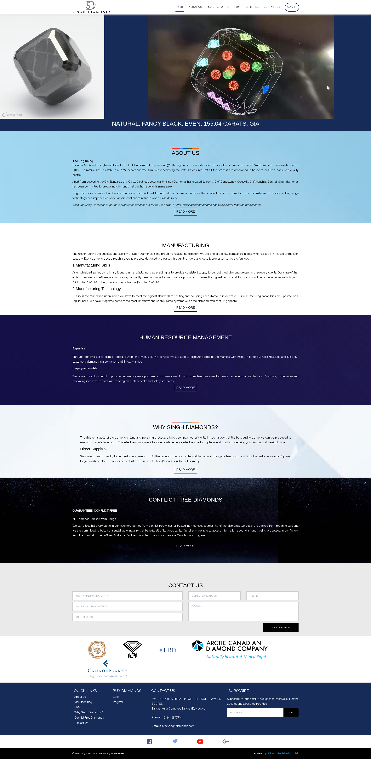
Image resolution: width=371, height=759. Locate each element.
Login (116, 696)
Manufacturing (83, 702)
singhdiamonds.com (92, 753)
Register (118, 702)
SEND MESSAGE (281, 627)
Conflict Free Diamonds (89, 717)
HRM (237, 7)
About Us (80, 696)
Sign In (292, 7)
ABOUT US (195, 7)
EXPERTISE (252, 7)
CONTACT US (272, 7)
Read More (185, 211)
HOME (180, 7)
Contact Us (81, 722)
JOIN (291, 712)
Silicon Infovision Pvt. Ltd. (283, 753)
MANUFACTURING (218, 7)
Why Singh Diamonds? (88, 712)
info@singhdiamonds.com (178, 725)
